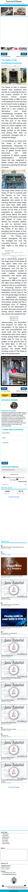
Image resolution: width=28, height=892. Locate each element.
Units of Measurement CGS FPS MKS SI (10, 604)
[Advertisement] (14, 32)
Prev (4, 54)
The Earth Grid (4, 735)
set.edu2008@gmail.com (9, 874)
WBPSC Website (6, 843)
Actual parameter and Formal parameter (11, 678)
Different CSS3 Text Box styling (8, 729)
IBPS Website (5, 838)
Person (2, 553)
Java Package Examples (7, 655)
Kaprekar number (5, 598)
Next (23, 54)
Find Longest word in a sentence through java (12, 575)
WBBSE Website (5, 837)
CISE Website (5, 835)
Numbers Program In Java (7, 758)
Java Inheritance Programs (7, 700)
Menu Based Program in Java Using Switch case (12, 547)
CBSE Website (5, 834)
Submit (5, 463)
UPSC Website (5, 842)
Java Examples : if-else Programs (9, 633)
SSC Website (5, 840)
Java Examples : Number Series (8, 722)
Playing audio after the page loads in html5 (11, 627)
